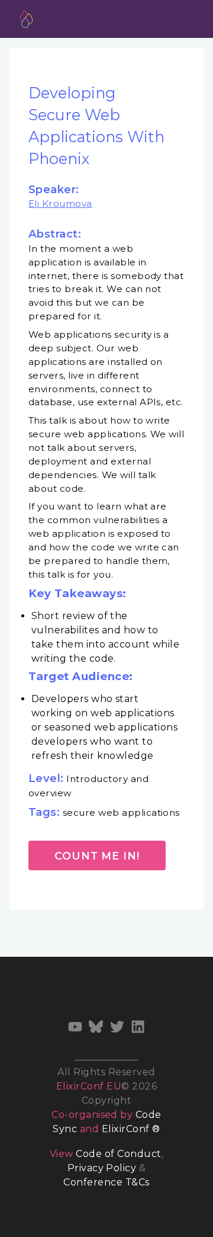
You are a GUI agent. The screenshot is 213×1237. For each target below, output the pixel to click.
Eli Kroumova (60, 203)
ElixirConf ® (131, 1129)
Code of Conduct (118, 1153)
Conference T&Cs (106, 1182)
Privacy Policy (102, 1168)
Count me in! (97, 856)
